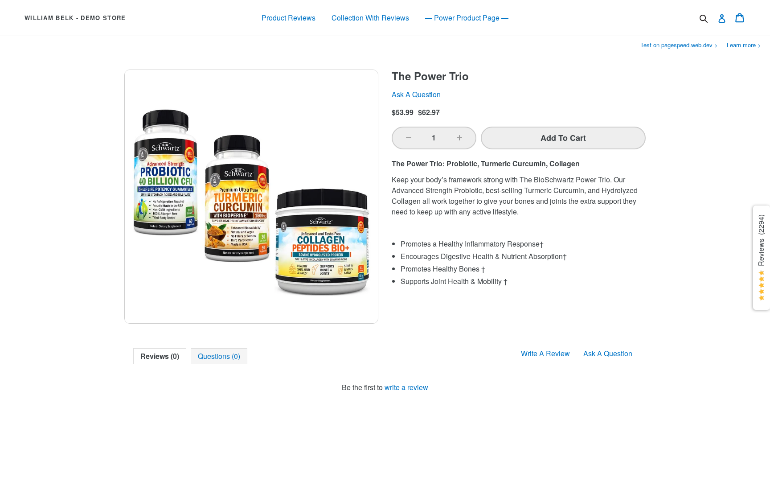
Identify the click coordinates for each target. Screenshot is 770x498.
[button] (408, 138)
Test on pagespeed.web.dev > (679, 45)
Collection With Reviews (370, 17)
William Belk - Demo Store (75, 17)
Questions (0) (219, 356)
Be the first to (385, 387)
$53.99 (403, 112)
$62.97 (429, 112)
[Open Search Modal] (704, 19)
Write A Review (545, 353)
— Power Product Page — (466, 17)
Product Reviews (288, 17)
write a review (406, 387)
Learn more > (744, 45)
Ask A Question (607, 353)
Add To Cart (563, 138)
